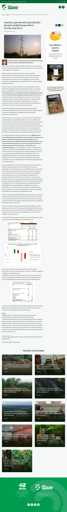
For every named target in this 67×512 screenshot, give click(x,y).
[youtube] (64, 1)
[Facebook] (56, 25)
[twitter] (59, 1)
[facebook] (57, 1)
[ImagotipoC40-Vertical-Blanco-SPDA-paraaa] (22, 483)
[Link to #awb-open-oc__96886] (60, 7)
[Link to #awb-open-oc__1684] (63, 7)
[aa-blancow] (44, 485)
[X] (59, 25)
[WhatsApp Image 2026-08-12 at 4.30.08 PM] (55, 93)
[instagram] (62, 1)
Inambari (26, 79)
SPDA (29, 509)
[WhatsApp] (62, 25)
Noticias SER (10, 337)
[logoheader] (10, 5)
